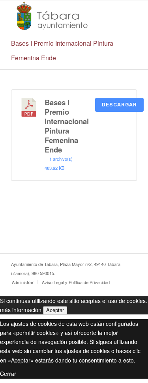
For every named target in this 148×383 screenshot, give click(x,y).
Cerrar (8, 373)
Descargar (119, 105)
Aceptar (55, 310)
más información (20, 310)
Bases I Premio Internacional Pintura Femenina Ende (67, 126)
